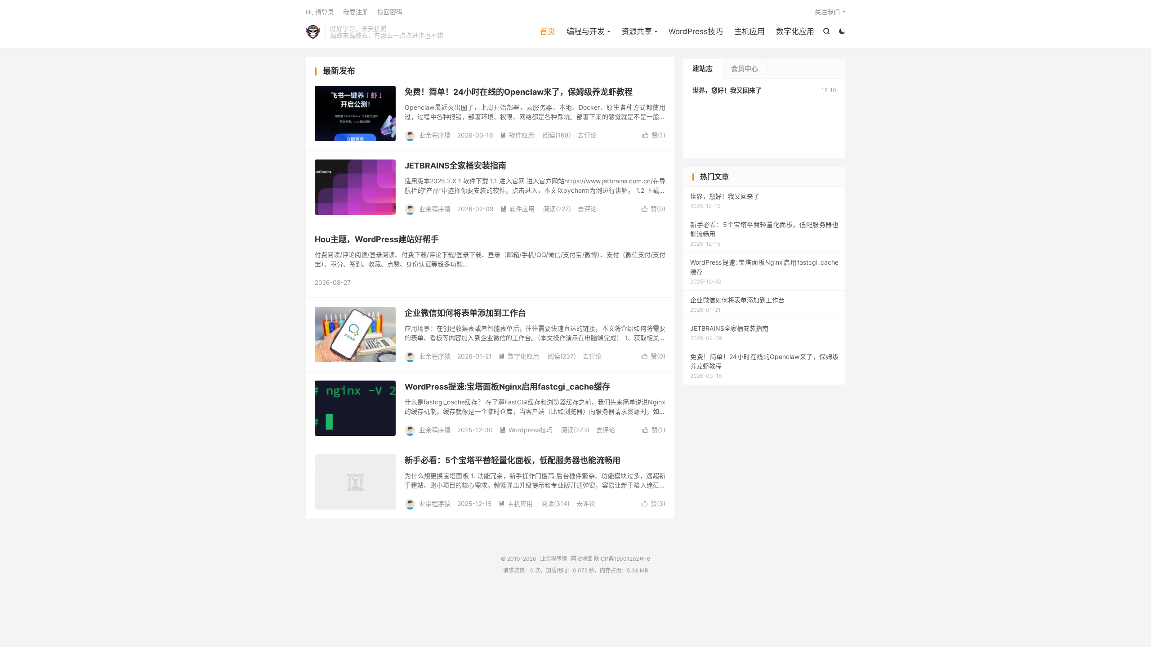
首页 (547, 31)
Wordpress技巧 (526, 430)
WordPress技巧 (696, 31)
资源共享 (636, 31)
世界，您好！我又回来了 (727, 90)
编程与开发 (586, 31)
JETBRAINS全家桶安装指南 (455, 165)
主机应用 (749, 31)
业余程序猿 (313, 32)
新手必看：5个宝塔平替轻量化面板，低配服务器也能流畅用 (512, 460)
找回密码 (389, 12)
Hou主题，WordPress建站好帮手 (377, 239)
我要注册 (355, 12)
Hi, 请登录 (320, 12)
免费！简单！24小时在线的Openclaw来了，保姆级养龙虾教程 (519, 92)
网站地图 (582, 558)
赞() (653, 135)
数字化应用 (795, 31)
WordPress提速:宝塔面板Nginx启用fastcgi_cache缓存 (507, 386)
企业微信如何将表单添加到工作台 (465, 313)
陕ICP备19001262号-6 (622, 558)
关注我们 (827, 12)
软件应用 (517, 135)
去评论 (587, 135)
